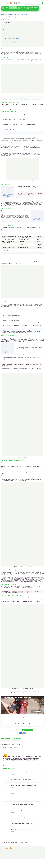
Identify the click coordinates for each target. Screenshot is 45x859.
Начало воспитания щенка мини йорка (11, 38)
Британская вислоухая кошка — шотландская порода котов (22, 756)
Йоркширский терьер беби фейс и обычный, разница (8, 352)
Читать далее (7, 764)
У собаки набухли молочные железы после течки (22, 804)
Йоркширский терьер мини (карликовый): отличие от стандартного (37, 219)
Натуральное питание (9, 32)
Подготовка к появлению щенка (12, 25)
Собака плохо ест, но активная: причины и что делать (23, 823)
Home (3, 14)
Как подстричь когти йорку (11, 42)
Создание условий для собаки (11, 27)
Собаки (14, 7)
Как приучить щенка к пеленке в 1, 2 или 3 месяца (22, 772)
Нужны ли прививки (7, 36)
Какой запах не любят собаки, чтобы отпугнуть (21, 798)
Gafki (8, 3)
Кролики (23, 7)
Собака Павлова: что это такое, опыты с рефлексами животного (25, 817)
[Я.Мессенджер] (19, 733)
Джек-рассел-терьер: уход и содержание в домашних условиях (8, 195)
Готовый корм (8, 34)
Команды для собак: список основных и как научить (22, 779)
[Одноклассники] (22, 733)
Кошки (6, 7)
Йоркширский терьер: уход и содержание (12, 41)
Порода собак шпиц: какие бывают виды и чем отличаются (24, 785)
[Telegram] (24, 733)
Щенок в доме (6, 24)
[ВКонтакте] (21, 733)
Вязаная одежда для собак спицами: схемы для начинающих (24, 810)
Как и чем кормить (7, 31)
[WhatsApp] (25, 733)
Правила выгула (8, 39)
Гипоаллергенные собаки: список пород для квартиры (23, 791)
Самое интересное (34, 7)
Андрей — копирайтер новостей (22, 723)
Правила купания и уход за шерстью (13, 44)
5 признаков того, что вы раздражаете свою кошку (11, 745)
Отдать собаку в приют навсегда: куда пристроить (22, 829)
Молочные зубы (6, 29)
